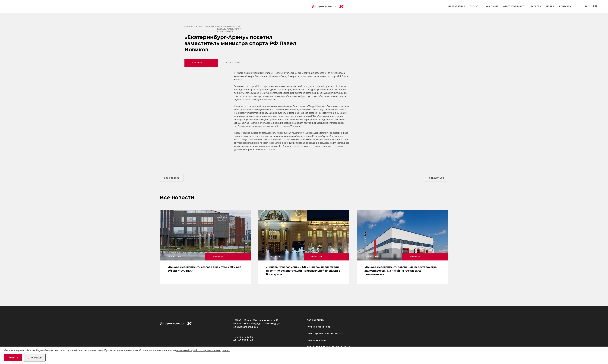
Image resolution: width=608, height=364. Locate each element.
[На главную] (328, 6)
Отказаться (35, 357)
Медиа (550, 6)
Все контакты (315, 320)
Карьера (536, 6)
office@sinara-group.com (245, 327)
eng (595, 6)
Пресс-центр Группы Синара (325, 334)
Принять (13, 357)
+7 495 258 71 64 (243, 340)
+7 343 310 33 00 (243, 336)
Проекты (475, 6)
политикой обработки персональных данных (203, 350)
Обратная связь (317, 340)
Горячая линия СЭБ (319, 327)
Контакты (565, 6)
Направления (456, 6)
